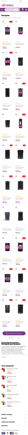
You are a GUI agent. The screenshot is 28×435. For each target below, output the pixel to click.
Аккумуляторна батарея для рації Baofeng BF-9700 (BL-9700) (7, 260)
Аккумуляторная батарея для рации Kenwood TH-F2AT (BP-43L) (20, 75)
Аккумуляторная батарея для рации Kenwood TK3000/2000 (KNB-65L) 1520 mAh (20, 322)
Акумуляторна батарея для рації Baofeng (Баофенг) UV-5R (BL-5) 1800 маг (7, 75)
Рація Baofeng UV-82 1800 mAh (13, 402)
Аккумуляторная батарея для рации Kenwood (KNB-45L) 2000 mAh (7, 106)
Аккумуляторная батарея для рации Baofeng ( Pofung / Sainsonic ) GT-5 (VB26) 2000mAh (7, 198)
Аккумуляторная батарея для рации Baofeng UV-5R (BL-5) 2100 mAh (20, 198)
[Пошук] (18, 9)
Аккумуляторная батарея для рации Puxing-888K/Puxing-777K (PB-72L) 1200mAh (20, 168)
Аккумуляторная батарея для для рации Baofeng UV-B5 (7, 229)
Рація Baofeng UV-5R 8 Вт (12, 368)
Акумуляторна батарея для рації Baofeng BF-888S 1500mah (20, 44)
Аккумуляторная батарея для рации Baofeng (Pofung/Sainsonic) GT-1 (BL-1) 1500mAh (20, 291)
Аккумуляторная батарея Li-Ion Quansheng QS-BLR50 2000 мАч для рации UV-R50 (7, 168)
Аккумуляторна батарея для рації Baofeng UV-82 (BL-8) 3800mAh (20, 137)
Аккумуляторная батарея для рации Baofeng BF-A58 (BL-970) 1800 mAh (20, 260)
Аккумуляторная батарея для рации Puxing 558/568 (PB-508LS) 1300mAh (7, 291)
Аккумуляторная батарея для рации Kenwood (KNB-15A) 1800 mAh (20, 229)
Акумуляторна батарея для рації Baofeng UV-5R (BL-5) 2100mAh (7, 44)
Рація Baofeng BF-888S (12, 385)
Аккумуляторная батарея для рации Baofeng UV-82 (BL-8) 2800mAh (20, 106)
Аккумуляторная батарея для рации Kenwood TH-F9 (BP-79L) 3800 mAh (7, 322)
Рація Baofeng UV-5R (11, 376)
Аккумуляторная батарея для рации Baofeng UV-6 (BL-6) (7, 137)
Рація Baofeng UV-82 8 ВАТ (12, 394)
